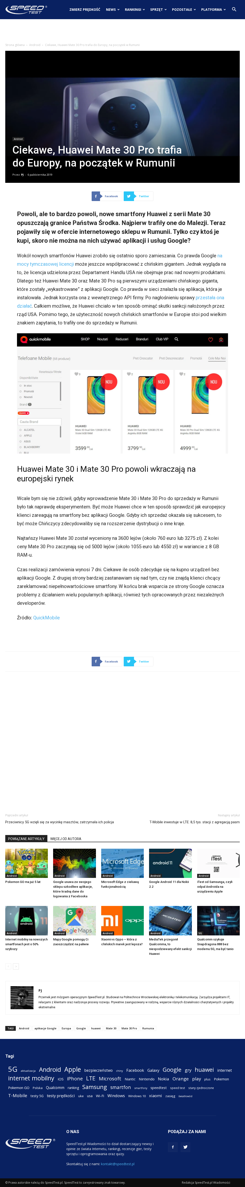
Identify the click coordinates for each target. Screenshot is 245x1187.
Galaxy (153, 1070)
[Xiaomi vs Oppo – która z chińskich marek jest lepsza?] (122, 920)
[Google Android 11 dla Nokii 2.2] (170, 863)
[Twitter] (185, 1147)
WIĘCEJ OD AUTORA (65, 839)
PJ (22, 174)
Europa (66, 1028)
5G (200, 933)
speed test (177, 1088)
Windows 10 (137, 1096)
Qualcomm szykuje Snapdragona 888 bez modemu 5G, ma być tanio (215, 944)
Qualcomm (55, 1087)
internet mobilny (31, 1078)
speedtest (158, 1087)
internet (224, 1070)
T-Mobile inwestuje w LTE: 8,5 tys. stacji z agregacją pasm (195, 822)
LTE (90, 1078)
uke (81, 1096)
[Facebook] (173, 1147)
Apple (72, 1069)
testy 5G (37, 1096)
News (111, 9)
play (196, 1078)
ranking (73, 1087)
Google (81, 1028)
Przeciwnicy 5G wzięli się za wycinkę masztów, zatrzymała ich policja (59, 822)
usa (90, 1096)
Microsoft (110, 1078)
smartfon (120, 1087)
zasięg (170, 1096)
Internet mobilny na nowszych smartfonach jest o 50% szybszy (26, 944)
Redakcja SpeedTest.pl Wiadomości (206, 1183)
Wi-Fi (100, 1095)
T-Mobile (17, 1095)
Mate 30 (111, 1028)
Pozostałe (182, 9)
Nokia (163, 1078)
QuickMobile (46, 618)
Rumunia (148, 1028)
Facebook (135, 1070)
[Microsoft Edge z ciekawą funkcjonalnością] (122, 863)
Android (34, 45)
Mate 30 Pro (129, 1028)
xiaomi (155, 1095)
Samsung (94, 1086)
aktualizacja (28, 1070)
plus (207, 1079)
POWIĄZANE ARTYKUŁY (26, 839)
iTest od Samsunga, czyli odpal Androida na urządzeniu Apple (214, 886)
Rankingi (133, 9)
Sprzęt (156, 9)
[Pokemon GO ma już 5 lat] (26, 863)
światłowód (185, 1096)
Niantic (130, 1079)
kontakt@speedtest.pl (117, 1164)
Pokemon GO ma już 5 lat (22, 882)
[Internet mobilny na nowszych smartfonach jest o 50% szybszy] (26, 920)
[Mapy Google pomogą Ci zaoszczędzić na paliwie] (74, 920)
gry (188, 1069)
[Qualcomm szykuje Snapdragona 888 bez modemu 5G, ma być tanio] (218, 920)
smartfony (140, 1088)
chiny (119, 1070)
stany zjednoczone (201, 1088)
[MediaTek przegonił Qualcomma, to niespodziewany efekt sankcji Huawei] (170, 920)
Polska (38, 1088)
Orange (181, 1078)
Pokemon (221, 1079)
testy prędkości (61, 1095)
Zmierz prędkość (84, 9)
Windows (116, 1095)
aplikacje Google (45, 1028)
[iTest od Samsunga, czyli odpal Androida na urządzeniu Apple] (218, 863)
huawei (96, 1028)
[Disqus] (122, 741)
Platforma (211, 9)
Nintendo (147, 1079)
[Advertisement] (122, 32)
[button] (234, 10)
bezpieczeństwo (98, 1070)
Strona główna (15, 45)
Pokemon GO (18, 1087)
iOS (61, 1079)
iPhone (75, 1078)
